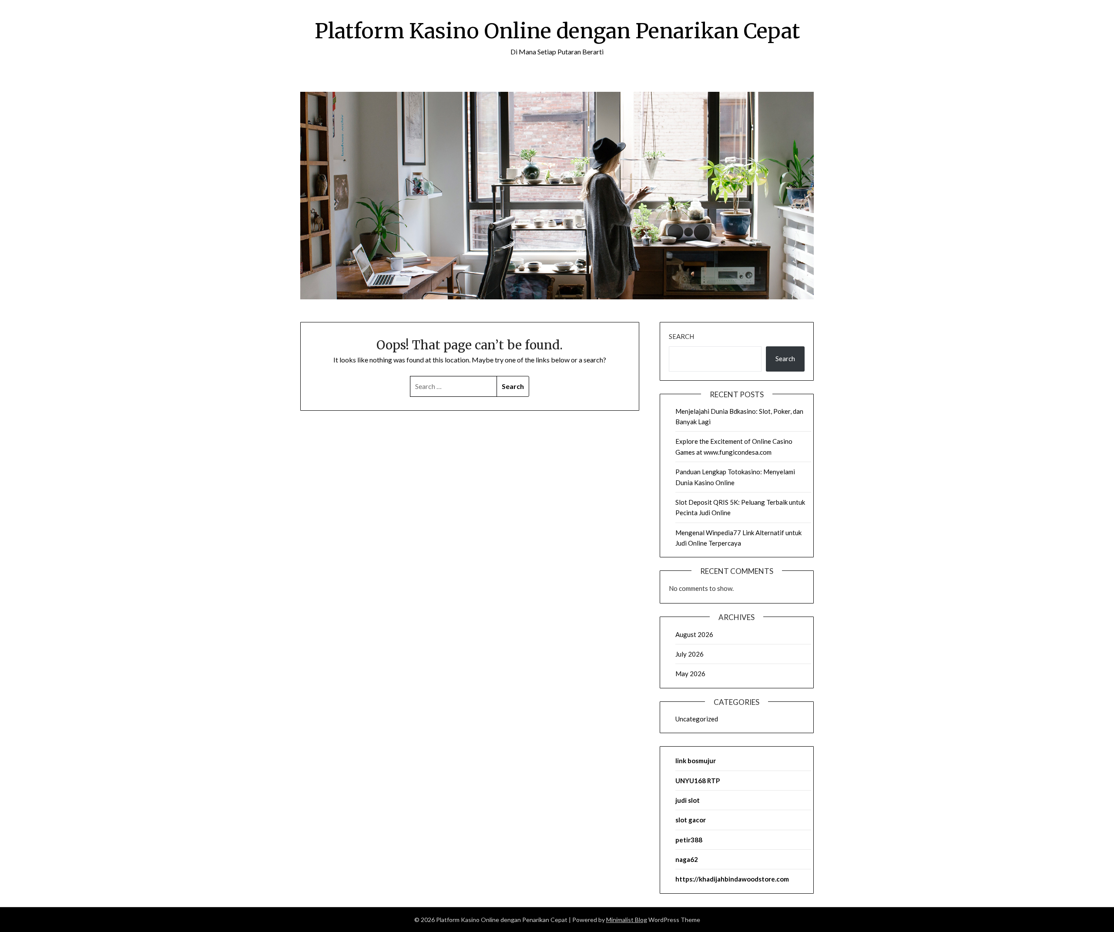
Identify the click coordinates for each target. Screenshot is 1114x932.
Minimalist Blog (626, 919)
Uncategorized (696, 719)
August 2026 (694, 634)
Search (681, 336)
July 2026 (689, 654)
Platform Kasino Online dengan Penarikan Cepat (557, 31)
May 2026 (690, 673)
